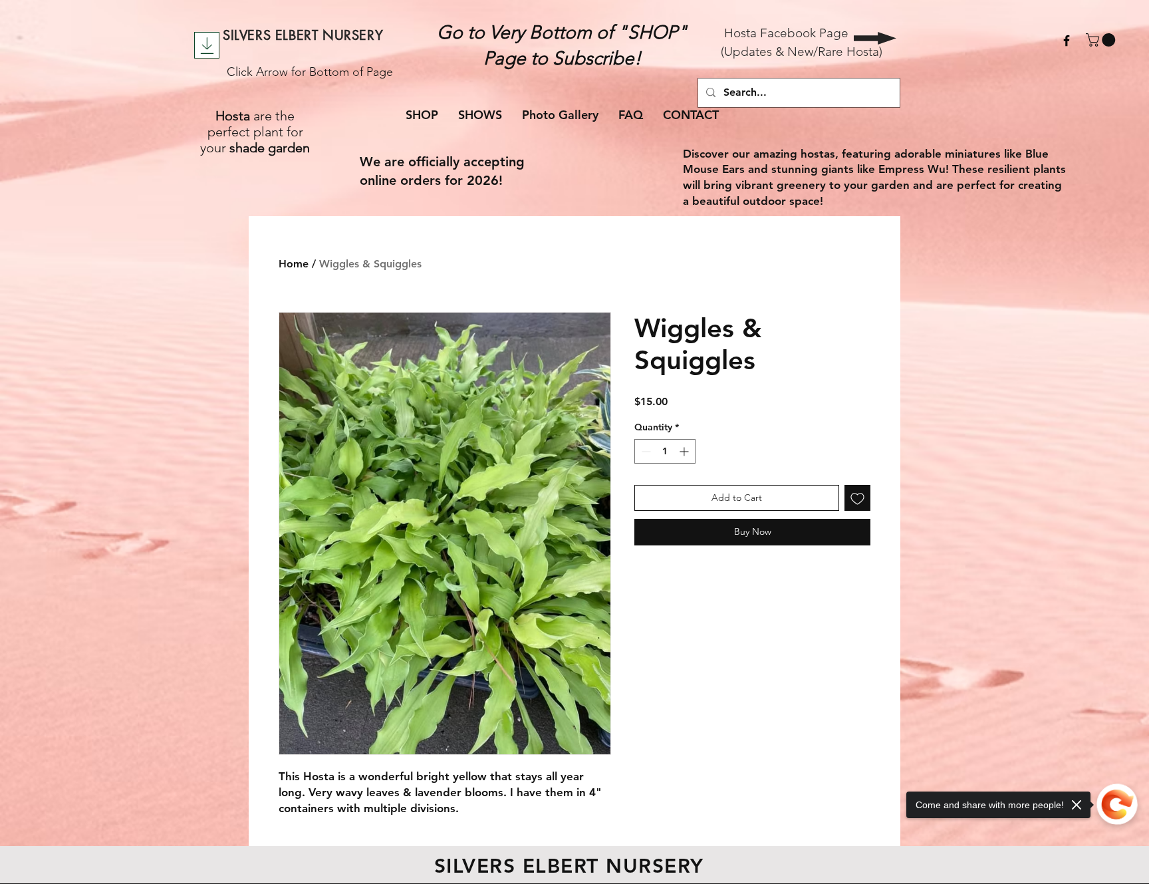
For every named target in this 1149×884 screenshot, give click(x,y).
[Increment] (685, 451)
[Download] (206, 45)
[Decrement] (644, 451)
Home (294, 263)
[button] (1102, 40)
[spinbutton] (665, 451)
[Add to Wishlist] (857, 498)
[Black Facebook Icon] (1066, 40)
